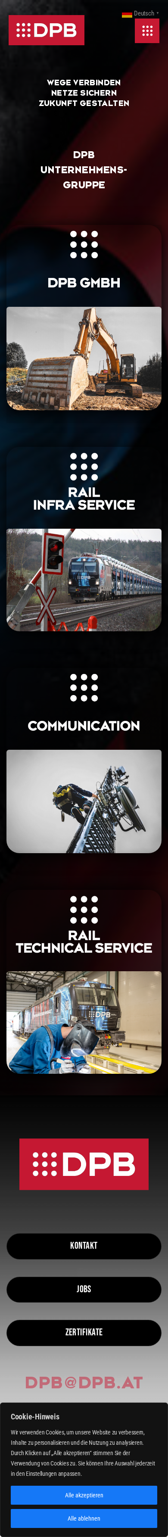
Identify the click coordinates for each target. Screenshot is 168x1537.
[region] (84, 1470)
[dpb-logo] (46, 30)
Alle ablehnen (84, 1518)
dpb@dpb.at (84, 1382)
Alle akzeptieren (84, 1495)
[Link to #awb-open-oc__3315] (147, 31)
